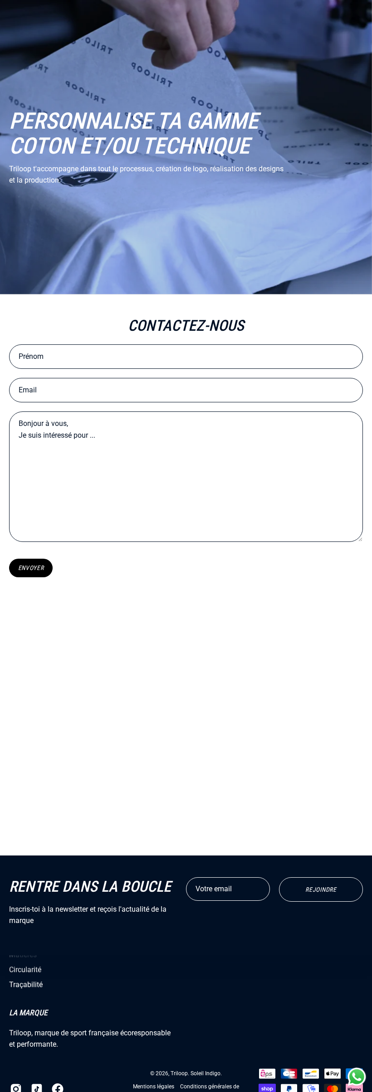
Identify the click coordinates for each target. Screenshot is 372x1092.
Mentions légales (153, 1087)
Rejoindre (320, 889)
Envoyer (31, 567)
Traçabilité (26, 984)
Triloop (179, 1074)
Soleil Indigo (205, 1074)
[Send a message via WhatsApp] (356, 1076)
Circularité (25, 969)
